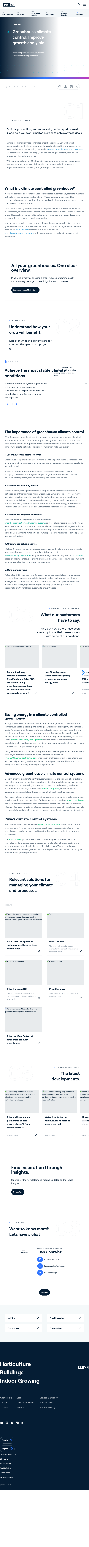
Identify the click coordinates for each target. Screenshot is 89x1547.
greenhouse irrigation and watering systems (25, 523)
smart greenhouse (75, 800)
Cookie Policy (5, 1468)
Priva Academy (47, 1407)
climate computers (50, 788)
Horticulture (15, 1364)
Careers (4, 1402)
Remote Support (7, 1477)
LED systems (77, 555)
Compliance (5, 1473)
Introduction (7, 14)
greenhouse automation (49, 824)
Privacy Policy (5, 1464)
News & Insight (64, 14)
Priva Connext (22, 230)
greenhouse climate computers (19, 233)
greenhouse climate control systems (65, 149)
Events (20, 1407)
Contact (79, 14)
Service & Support (49, 1397)
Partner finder (47, 1402)
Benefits (20, 14)
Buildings (11, 1372)
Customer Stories (36, 14)
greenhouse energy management (26, 740)
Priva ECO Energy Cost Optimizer (20, 758)
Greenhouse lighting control (18, 555)
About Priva (6, 1397)
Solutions (50, 14)
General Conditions (8, 1454)
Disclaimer (4, 1459)
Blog (19, 1397)
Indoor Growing (20, 1381)
